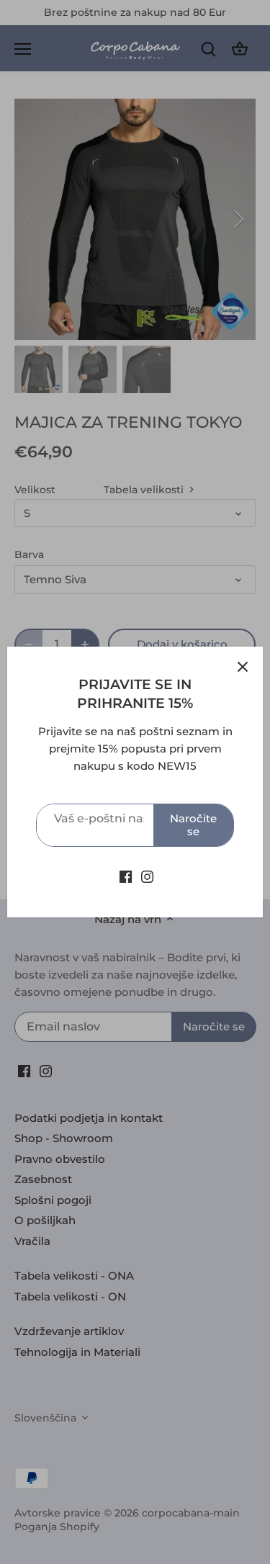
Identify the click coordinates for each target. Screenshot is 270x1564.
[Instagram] (147, 876)
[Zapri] (242, 667)
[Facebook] (126, 876)
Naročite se (193, 825)
